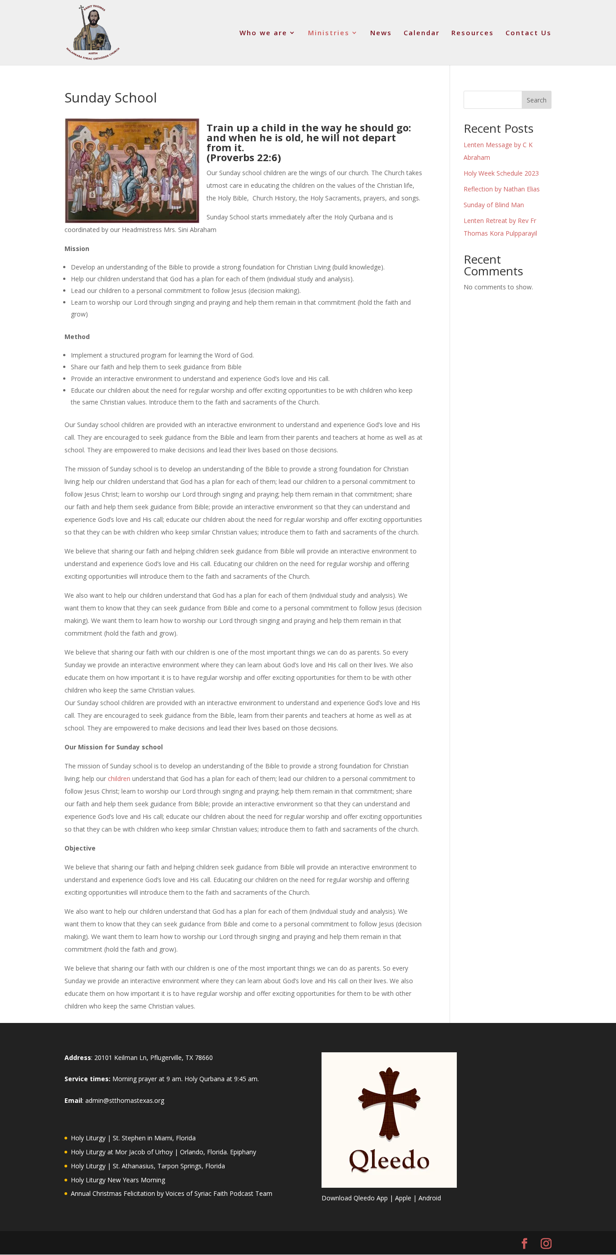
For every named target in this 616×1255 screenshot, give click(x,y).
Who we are (263, 33)
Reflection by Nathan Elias (502, 189)
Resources (472, 33)
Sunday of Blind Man (494, 204)
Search (537, 100)
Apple (403, 1198)
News (381, 33)
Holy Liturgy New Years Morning (118, 1180)
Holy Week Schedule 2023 (501, 173)
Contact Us (529, 33)
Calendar (422, 33)
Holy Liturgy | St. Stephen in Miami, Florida (133, 1138)
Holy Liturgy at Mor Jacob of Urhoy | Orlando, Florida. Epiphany (163, 1152)
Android (429, 1198)
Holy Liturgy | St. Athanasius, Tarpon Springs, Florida (148, 1166)
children (119, 778)
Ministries (328, 33)
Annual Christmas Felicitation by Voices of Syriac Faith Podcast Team (171, 1193)
